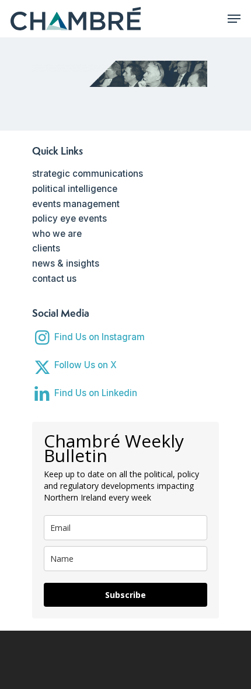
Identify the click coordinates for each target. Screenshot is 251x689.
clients (46, 248)
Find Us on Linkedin (95, 392)
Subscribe (125, 594)
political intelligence (74, 188)
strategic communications (87, 173)
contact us (54, 278)
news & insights (65, 263)
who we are (57, 233)
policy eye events (69, 218)
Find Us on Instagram (99, 336)
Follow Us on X (85, 364)
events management (76, 203)
